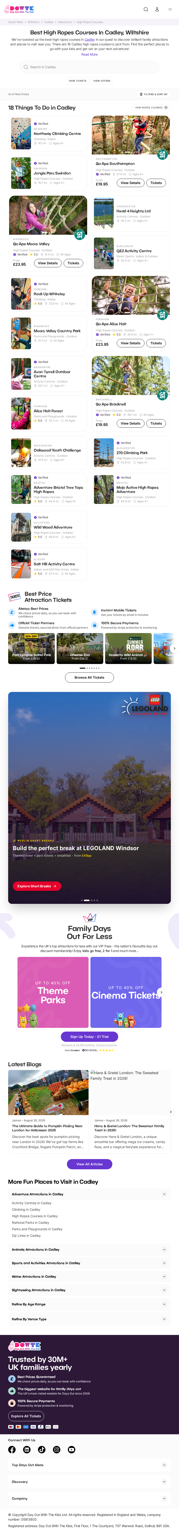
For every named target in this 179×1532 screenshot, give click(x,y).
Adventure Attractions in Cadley (37, 1194)
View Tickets (77, 80)
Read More (89, 54)
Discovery (20, 1482)
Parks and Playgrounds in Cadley (37, 1229)
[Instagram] (56, 1450)
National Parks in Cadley (30, 1222)
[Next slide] (161, 992)
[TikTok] (41, 1450)
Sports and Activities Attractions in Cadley (46, 1263)
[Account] (157, 9)
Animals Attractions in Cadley (35, 1249)
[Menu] (170, 9)
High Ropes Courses (89, 22)
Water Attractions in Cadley (34, 1276)
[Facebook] (12, 1450)
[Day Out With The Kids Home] (19, 9)
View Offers (101, 80)
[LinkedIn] (27, 1450)
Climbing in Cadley (26, 1209)
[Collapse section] (164, 1194)
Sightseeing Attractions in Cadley (38, 1290)
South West (15, 22)
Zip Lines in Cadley (26, 1235)
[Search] (146, 9)
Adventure (65, 22)
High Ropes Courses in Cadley (35, 1216)
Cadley (48, 22)
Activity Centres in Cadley (32, 1203)
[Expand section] (164, 1249)
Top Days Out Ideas (28, 1465)
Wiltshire (33, 22)
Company (20, 1498)
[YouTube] (71, 1450)
